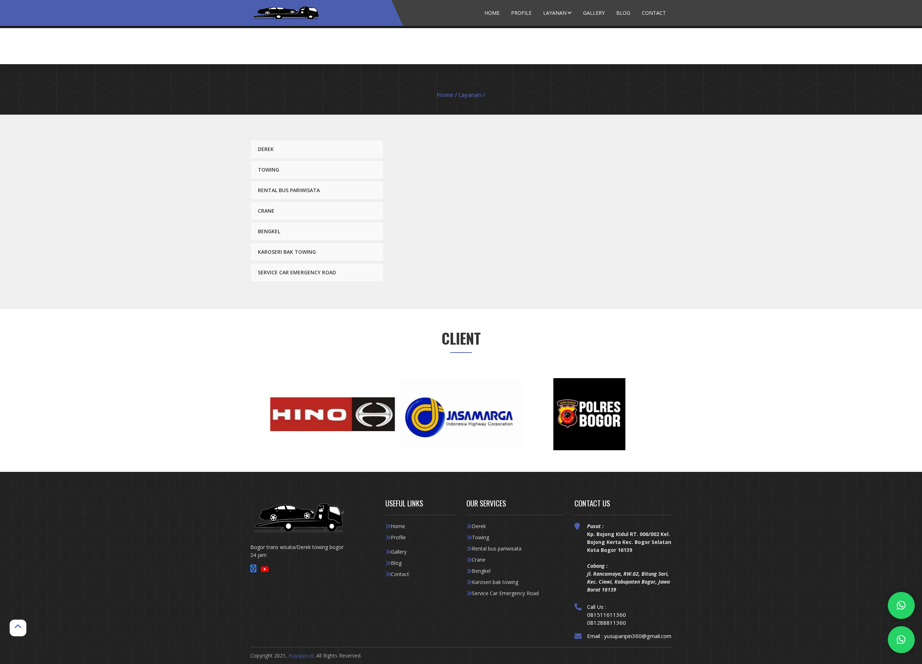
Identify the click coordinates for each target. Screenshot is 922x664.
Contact (654, 12)
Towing (268, 169)
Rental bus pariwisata (289, 190)
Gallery (594, 12)
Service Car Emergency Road (297, 272)
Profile (521, 12)
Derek (266, 149)
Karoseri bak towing (287, 251)
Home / (447, 95)
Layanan (555, 12)
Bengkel (269, 231)
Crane (266, 210)
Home (492, 12)
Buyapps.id (301, 655)
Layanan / (471, 95)
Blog (623, 12)
